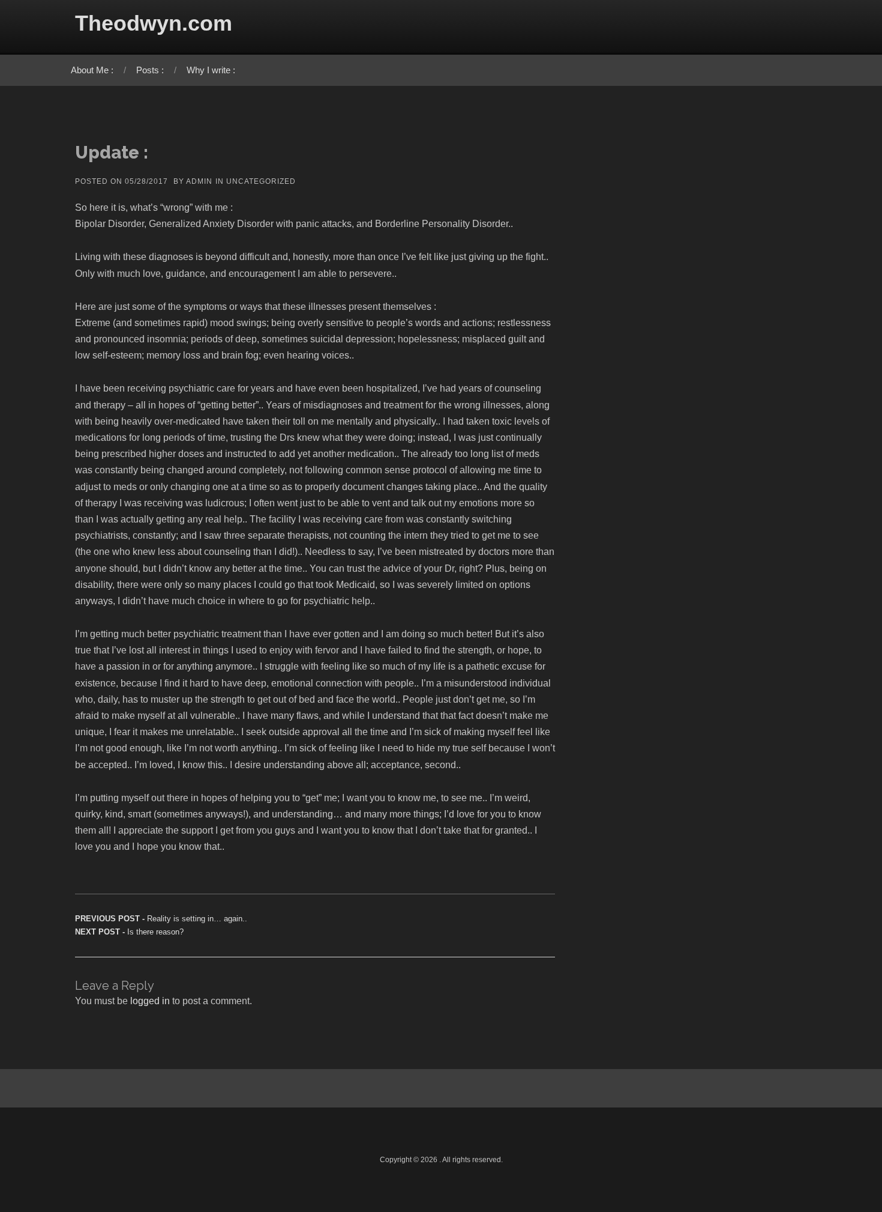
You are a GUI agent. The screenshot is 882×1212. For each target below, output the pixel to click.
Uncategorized (261, 181)
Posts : (150, 70)
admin (199, 181)
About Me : (92, 70)
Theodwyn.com (153, 23)
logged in (150, 1001)
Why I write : (211, 70)
